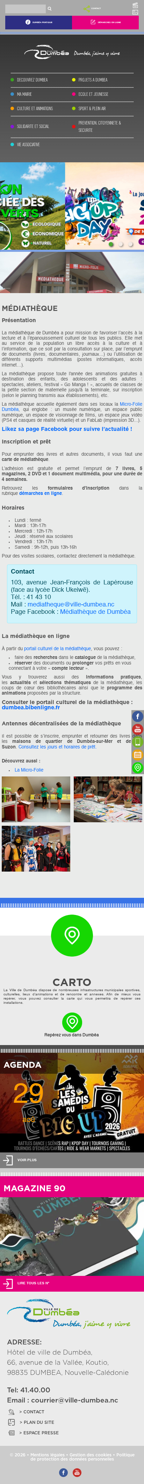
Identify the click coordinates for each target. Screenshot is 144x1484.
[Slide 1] (111, 244)
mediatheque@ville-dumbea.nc (71, 605)
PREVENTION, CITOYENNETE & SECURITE (100, 126)
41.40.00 (35, 1390)
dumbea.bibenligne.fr (31, 707)
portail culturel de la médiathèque (57, 649)
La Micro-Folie (29, 770)
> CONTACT (31, 1412)
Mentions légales (47, 1455)
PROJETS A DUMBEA (93, 80)
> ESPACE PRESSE (39, 1433)
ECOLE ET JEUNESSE (93, 94)
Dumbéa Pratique (42, 22)
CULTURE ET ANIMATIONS (35, 109)
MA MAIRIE (24, 94)
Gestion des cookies (90, 1455)
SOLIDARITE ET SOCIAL (33, 126)
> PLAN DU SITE (37, 1422)
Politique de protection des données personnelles (82, 1457)
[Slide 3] (130, 244)
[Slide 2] (120, 244)
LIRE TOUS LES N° (33, 1283)
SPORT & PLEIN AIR (92, 109)
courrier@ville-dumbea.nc (74, 1400)
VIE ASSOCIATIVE (28, 145)
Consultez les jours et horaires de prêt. (58, 747)
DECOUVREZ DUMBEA (32, 80)
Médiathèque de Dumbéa (95, 612)
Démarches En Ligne (109, 22)
